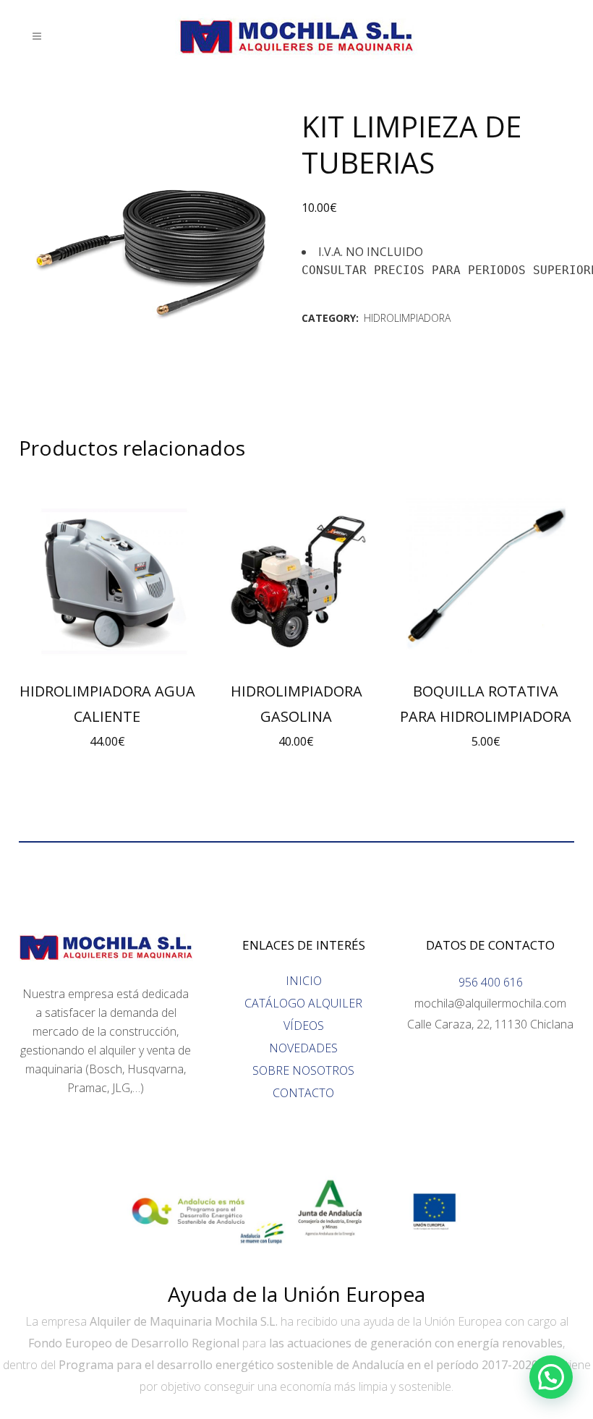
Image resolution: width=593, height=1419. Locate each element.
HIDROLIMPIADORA (407, 318)
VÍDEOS (303, 1026)
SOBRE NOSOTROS (303, 1070)
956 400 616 (490, 982)
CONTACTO (303, 1093)
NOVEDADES (303, 1048)
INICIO (304, 981)
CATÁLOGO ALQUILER (303, 1003)
